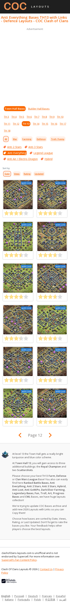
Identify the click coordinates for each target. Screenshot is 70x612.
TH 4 (14, 116)
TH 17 (63, 123)
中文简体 (50, 599)
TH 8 (44, 116)
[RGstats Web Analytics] (9, 582)
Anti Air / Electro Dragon (22, 159)
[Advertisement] (35, 66)
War (15, 139)
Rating (27, 173)
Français (47, 596)
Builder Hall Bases (39, 108)
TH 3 (6, 116)
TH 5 (21, 116)
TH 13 (26, 123)
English (5, 596)
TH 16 (54, 123)
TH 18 (7, 130)
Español (61, 596)
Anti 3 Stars (35, 147)
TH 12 (16, 123)
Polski (37, 599)
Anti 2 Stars (14, 147)
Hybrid (48, 159)
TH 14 (36, 123)
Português (24, 599)
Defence (41, 139)
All (6, 139)
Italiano (9, 599)
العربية (62, 599)
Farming (27, 139)
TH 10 (60, 116)
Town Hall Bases (15, 108)
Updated (39, 173)
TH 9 (51, 116)
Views (17, 173)
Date (7, 173)
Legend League (43, 153)
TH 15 (45, 123)
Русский (19, 596)
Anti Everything (17, 153)
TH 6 (29, 116)
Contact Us (46, 569)
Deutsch (33, 596)
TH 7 (36, 116)
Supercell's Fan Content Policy (19, 560)
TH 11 (7, 123)
